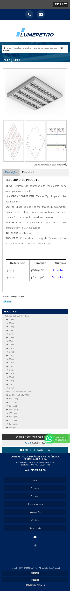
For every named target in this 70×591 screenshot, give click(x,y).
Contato (35, 520)
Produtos (10, 311)
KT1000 (11, 319)
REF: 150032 (13, 420)
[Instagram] (35, 545)
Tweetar (7, 301)
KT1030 (11, 384)
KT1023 (11, 366)
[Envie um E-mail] (41, 14)
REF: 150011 (13, 413)
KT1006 (11, 337)
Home (35, 480)
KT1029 (11, 381)
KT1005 (11, 334)
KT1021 (11, 363)
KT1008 (11, 345)
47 (36, 443)
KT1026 (11, 373)
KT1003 (11, 327)
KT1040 (11, 388)
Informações (35, 512)
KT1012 (11, 352)
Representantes (35, 504)
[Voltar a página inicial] (35, 30)
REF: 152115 (13, 424)
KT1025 (11, 370)
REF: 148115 (13, 409)
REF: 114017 (13, 402)
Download (28, 172)
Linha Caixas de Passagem (18, 391)
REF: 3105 (12, 427)
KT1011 (11, 348)
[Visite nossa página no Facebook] (35, 553)
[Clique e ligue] (29, 14)
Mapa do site (35, 528)
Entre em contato (36, 449)
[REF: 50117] (35, 92)
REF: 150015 (13, 417)
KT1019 (11, 355)
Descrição (11, 172)
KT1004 (11, 330)
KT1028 (11, 377)
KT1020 (11, 359)
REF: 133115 (13, 406)
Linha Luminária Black (17, 395)
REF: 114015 (13, 399)
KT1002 (11, 323)
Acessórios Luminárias (17, 316)
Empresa (35, 488)
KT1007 (11, 341)
